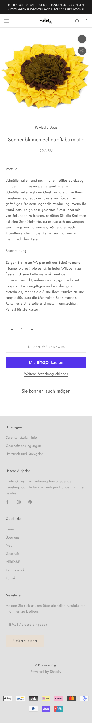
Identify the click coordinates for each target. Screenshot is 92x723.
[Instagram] (19, 502)
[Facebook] (7, 502)
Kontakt (11, 578)
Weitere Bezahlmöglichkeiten (46, 373)
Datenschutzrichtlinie (21, 437)
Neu (9, 545)
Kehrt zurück (15, 570)
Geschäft (12, 553)
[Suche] (77, 21)
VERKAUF (13, 561)
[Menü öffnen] (6, 21)
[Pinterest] (30, 502)
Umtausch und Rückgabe (24, 453)
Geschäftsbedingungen (23, 445)
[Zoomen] (82, 39)
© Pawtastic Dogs (46, 665)
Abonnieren (25, 640)
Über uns (12, 537)
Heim (10, 529)
